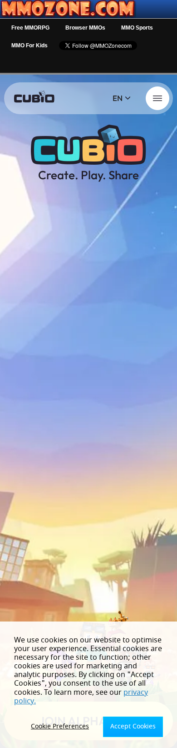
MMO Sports (137, 28)
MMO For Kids (29, 45)
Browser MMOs (85, 28)
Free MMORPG (30, 28)
